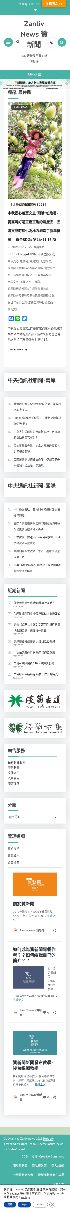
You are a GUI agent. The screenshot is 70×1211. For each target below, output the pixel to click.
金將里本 (39, 247)
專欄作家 (58, 1184)
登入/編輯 (57, 1165)
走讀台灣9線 (35, 302)
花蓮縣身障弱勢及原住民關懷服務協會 (31, 295)
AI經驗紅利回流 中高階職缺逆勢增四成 (37, 613)
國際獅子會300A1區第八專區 (25, 268)
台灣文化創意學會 (40, 261)
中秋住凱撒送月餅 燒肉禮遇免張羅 (34, 652)
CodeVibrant (16, 1149)
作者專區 (13, 848)
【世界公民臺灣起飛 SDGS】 (28, 204)
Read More (17, 349)
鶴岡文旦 (13, 309)
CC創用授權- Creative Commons (43, 1156)
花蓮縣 (36, 281)
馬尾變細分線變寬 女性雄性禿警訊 (34, 641)
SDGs (33, 254)
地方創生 (49, 268)
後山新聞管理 (16, 275)
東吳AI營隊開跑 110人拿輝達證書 (34, 663)
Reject (24, 1204)
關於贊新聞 (20, 1165)
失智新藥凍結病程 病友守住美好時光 (36, 674)
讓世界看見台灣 (17, 302)
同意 (10, 1204)
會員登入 (13, 855)
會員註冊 (13, 862)
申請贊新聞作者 (23, 1175)
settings (14, 1193)
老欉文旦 (13, 281)
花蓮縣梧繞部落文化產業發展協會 (28, 288)
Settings (40, 1204)
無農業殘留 (44, 275)
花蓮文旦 (25, 281)
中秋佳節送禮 (46, 254)
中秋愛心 (13, 261)
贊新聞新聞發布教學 (51, 1175)
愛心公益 (30, 275)
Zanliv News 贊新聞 (34, 34)
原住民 (24, 261)
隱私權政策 (39, 1165)
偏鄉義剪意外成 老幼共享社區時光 (34, 602)
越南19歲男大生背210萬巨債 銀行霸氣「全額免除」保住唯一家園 (37, 627)
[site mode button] (51, 42)
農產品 (49, 302)
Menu (33, 74)
